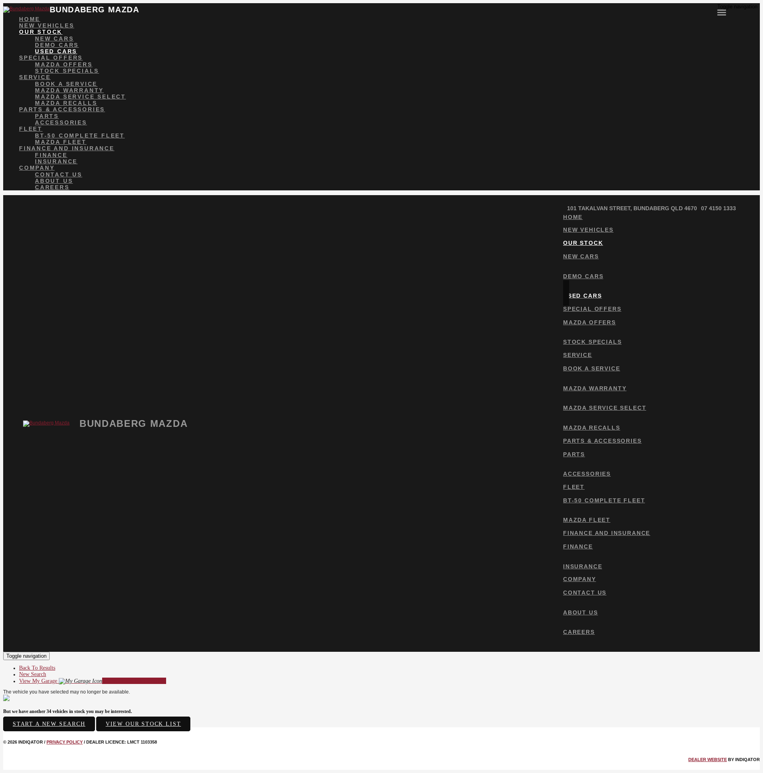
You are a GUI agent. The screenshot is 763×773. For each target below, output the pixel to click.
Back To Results (37, 668)
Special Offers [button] (51, 57)
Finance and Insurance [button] (66, 148)
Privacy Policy (64, 742)
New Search (32, 674)
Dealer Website (707, 759)
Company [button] (37, 168)
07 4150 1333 (718, 208)
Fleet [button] (31, 129)
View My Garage (92, 681)
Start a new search (49, 724)
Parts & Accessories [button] (62, 109)
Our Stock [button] (40, 32)
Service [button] (35, 77)
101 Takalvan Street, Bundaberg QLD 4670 (632, 208)
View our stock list (143, 724)
